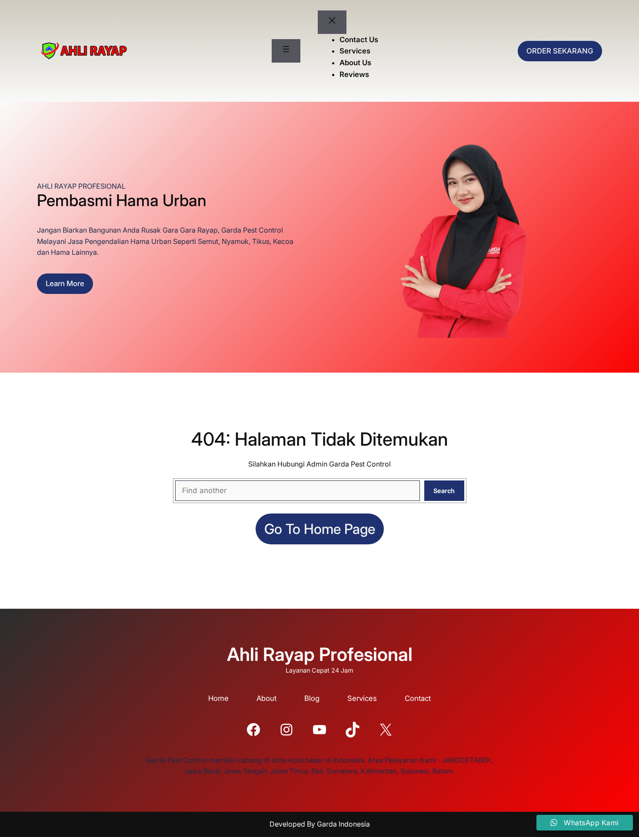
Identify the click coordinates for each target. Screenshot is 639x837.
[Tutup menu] (332, 22)
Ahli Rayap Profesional (320, 654)
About (266, 698)
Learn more (65, 283)
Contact (418, 698)
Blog (312, 698)
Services (362, 698)
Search (444, 490)
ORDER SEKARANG (559, 51)
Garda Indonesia (343, 824)
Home (218, 698)
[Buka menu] (286, 51)
